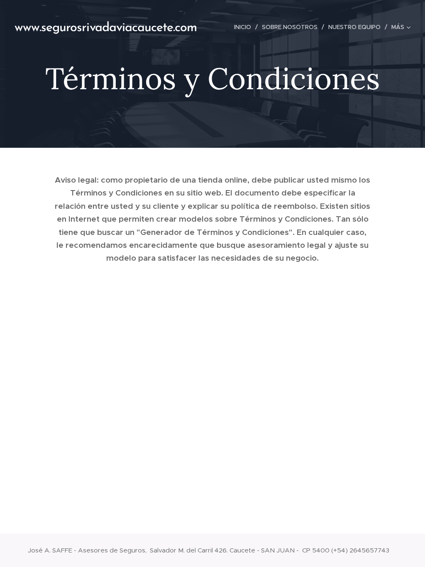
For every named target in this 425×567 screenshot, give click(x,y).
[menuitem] (245, 27)
